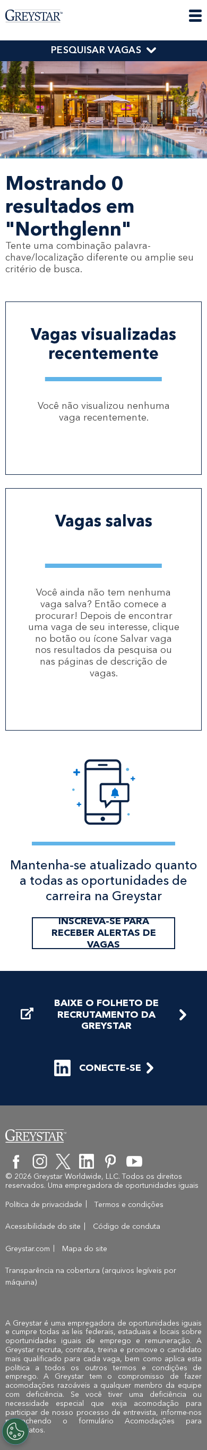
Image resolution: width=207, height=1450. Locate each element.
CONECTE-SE (110, 1068)
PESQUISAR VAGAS (96, 50)
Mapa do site (84, 1248)
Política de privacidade (43, 1204)
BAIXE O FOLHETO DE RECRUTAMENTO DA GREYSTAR (106, 1015)
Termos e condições (128, 1204)
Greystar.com (27, 1248)
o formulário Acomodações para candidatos (103, 1426)
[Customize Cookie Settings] (15, 1431)
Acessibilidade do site (43, 1226)
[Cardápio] (195, 15)
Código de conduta (126, 1226)
